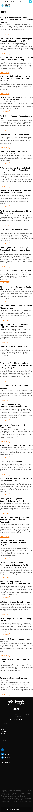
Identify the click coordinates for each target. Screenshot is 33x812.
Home (2, 727)
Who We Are (3, 733)
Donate (2, 729)
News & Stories (4, 738)
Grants (2, 735)
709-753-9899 (7, 754)
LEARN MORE (5, 34)
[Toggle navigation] (30, 5)
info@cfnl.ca (7, 757)
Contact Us (3, 740)
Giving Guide (3, 731)
